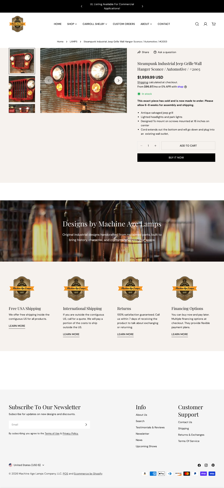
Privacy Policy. (70, 433)
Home (60, 41)
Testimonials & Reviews (150, 427)
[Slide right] (118, 80)
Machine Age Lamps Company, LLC (40, 473)
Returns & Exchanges (191, 435)
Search (140, 421)
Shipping (142, 82)
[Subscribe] (86, 424)
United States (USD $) (27, 465)
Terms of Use (52, 433)
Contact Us (185, 422)
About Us (141, 415)
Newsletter (142, 433)
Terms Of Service (189, 441)
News (139, 440)
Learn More (17, 326)
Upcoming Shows (146, 446)
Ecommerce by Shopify (88, 473)
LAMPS (73, 41)
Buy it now (176, 157)
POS (65, 473)
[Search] (197, 23)
